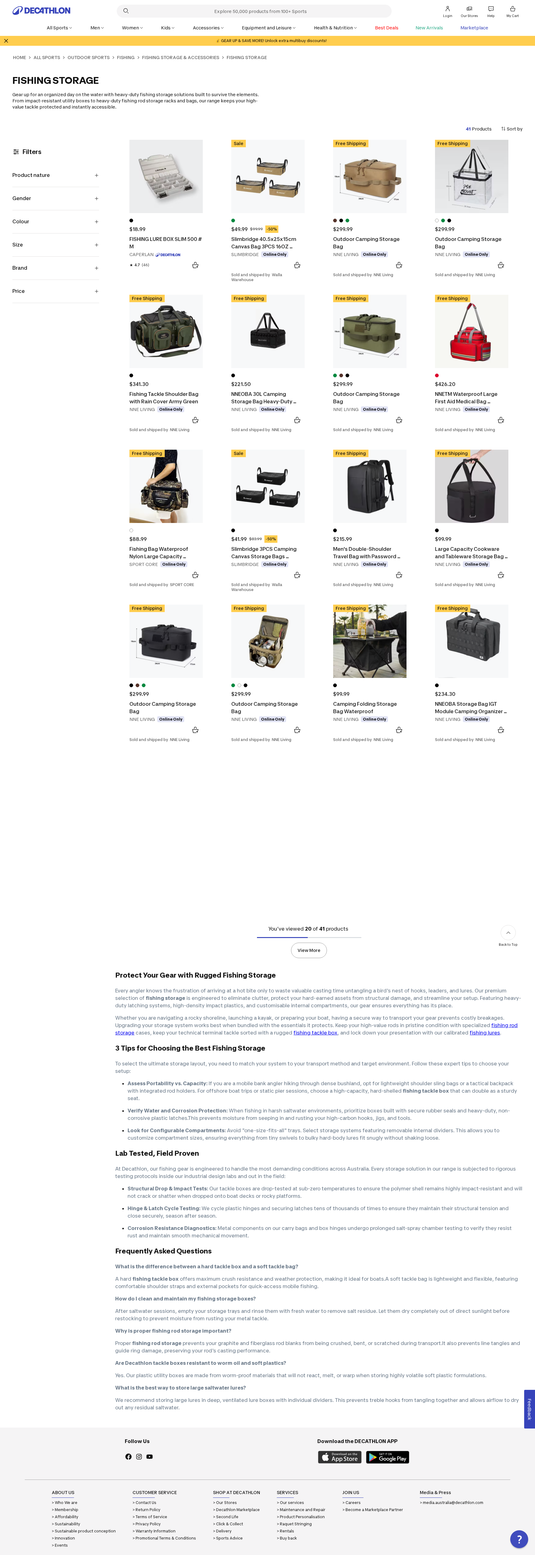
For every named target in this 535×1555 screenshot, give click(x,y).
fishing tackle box (315, 1033)
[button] (519, 1539)
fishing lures (485, 1033)
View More (309, 950)
